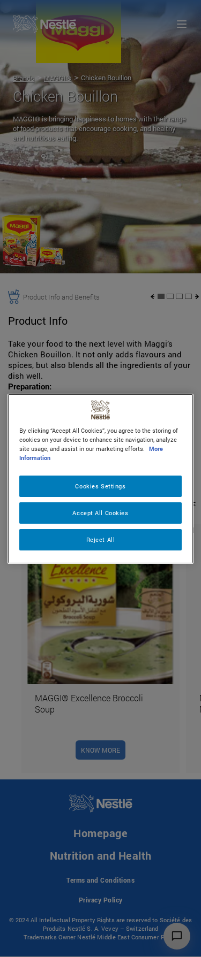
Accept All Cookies (100, 513)
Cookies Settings (100, 486)
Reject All (100, 539)
